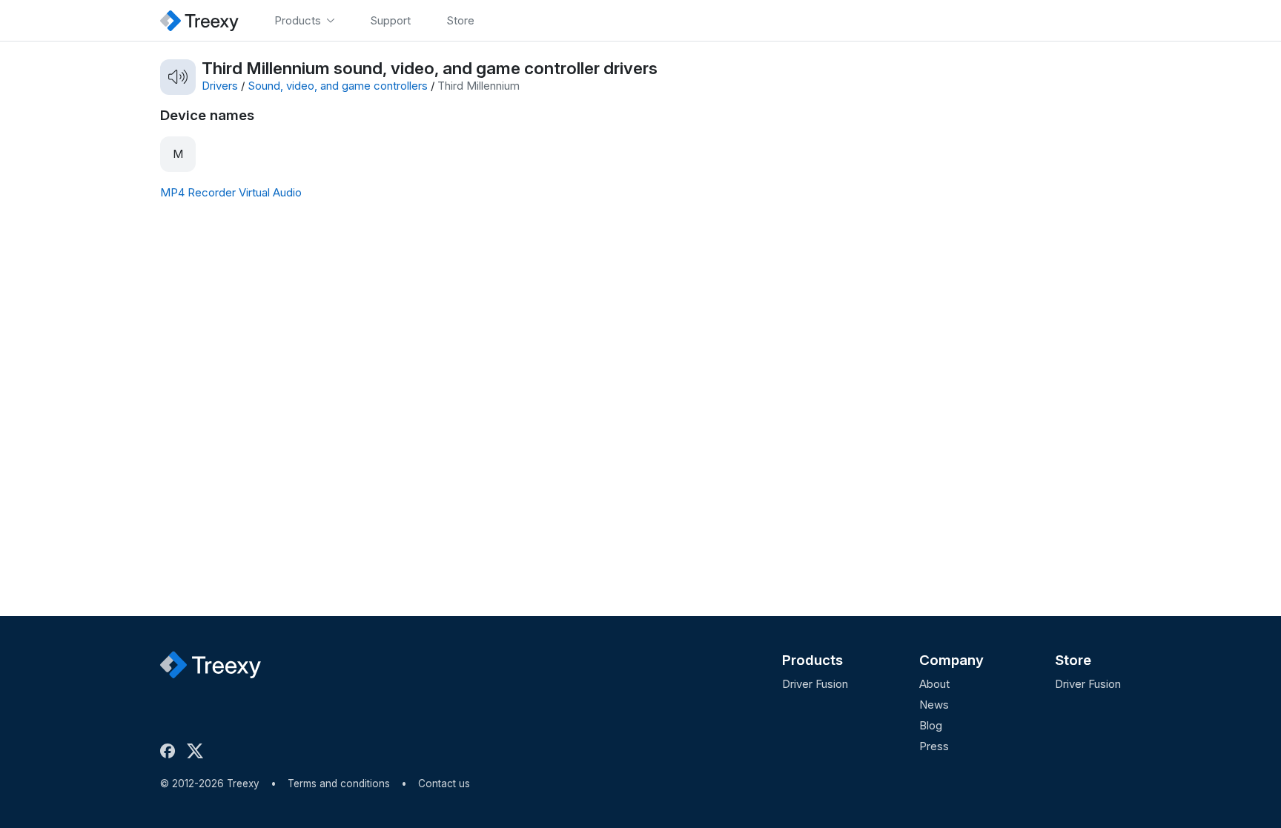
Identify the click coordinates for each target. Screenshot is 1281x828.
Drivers (220, 86)
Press (934, 746)
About (934, 684)
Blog (930, 725)
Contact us (444, 783)
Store (1073, 660)
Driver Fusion (815, 684)
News (934, 705)
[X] (198, 750)
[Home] (199, 20)
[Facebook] (170, 750)
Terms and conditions (339, 783)
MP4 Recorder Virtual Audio (231, 192)
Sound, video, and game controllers (338, 86)
